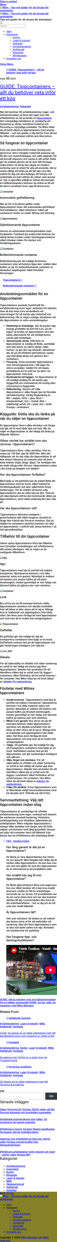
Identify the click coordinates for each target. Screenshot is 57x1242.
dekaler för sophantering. (17, 681)
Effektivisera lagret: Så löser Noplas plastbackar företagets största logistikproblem (27, 1131)
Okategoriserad (15, 1184)
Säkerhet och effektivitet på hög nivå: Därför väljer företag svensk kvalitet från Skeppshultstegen (25, 1142)
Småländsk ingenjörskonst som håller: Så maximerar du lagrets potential (23, 1121)
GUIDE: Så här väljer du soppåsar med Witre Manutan (28, 1004)
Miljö (42, 1023)
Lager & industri (29, 1023)
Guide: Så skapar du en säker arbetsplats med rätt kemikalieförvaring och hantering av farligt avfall (28, 1035)
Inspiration (12, 1169)
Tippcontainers (11, 280)
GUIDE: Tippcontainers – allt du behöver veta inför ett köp (28, 92)
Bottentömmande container (18, 285)
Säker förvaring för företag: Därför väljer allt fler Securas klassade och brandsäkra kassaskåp (27, 1111)
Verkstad (17, 43)
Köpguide (18, 52)
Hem (9, 31)
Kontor (16, 37)
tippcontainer (44, 118)
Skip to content (8, 1)
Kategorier (12, 34)
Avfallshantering (22, 46)
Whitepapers (20, 55)
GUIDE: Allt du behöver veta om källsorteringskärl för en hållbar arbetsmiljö (28, 1001)
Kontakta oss (13, 58)
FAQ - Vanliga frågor (17, 841)
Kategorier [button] (12, 1207)
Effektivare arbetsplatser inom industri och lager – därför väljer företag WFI (27, 1153)
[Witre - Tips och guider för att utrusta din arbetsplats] (28, 1199)
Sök (2, 1091)
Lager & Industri (21, 40)
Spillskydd (18, 49)
